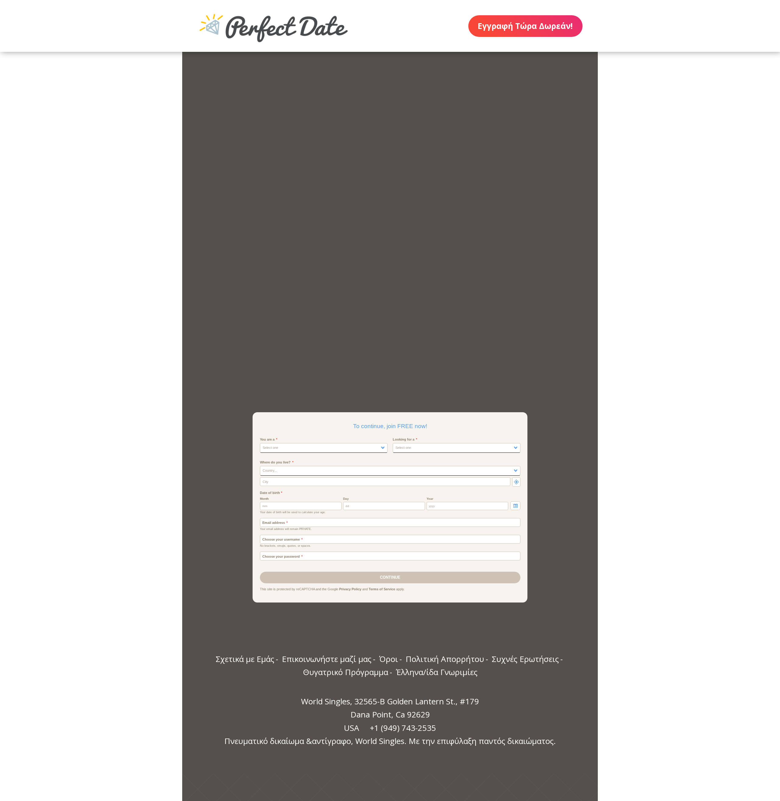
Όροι (388, 658)
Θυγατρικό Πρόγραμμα (345, 672)
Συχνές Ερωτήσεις (525, 658)
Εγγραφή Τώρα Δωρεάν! (525, 25)
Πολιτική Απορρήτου (445, 658)
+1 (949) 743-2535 (403, 727)
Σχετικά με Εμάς (245, 658)
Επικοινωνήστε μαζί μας (326, 658)
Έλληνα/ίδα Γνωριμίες (436, 672)
